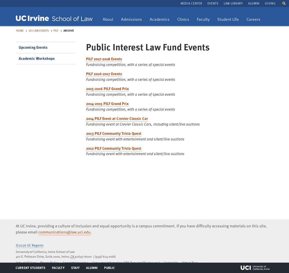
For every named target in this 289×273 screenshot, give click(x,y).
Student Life (228, 19)
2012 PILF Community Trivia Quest (113, 148)
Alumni (254, 3)
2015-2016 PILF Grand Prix (107, 88)
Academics (159, 19)
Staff (76, 268)
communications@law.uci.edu (64, 232)
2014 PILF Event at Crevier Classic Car (117, 118)
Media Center (191, 3)
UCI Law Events (39, 30)
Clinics (185, 19)
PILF (56, 30)
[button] (284, 3)
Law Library (233, 3)
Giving (270, 3)
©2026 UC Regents (30, 245)
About (110, 19)
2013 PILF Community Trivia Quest (113, 133)
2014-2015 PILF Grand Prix (107, 103)
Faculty (205, 19)
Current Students (30, 268)
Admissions (131, 19)
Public (109, 268)
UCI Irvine (255, 268)
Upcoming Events (33, 47)
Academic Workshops (37, 58)
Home (20, 30)
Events (213, 3)
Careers (255, 19)
